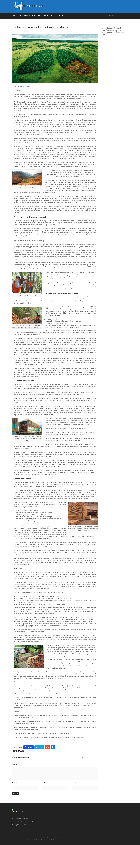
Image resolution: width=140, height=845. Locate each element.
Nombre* (14, 783)
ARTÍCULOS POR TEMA (45, 15)
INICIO (15, 15)
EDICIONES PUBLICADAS (27, 15)
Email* (43, 783)
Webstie (74, 783)
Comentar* (15, 764)
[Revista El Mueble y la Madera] (28, 6)
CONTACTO (59, 15)
